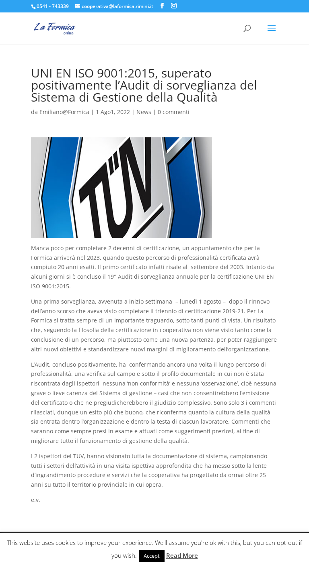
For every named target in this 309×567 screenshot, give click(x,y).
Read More (182, 555)
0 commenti (174, 112)
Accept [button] (152, 555)
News (143, 112)
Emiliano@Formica (64, 112)
